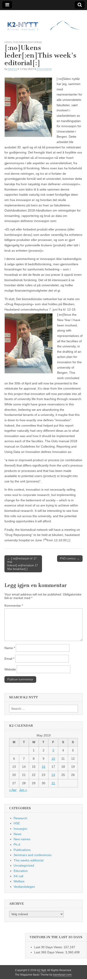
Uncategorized (24, 865)
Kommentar (13, 605)
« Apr (13, 790)
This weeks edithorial (27, 42)
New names (22, 839)
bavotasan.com (62, 974)
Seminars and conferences (33, 855)
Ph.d (17, 844)
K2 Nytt (41, 970)
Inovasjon (20, 828)
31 (53, 783)
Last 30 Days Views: (49, 947)
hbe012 (12, 69)
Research (20, 818)
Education (21, 871)
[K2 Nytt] (43, 21)
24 (53, 775)
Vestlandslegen (24, 886)
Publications (22, 850)
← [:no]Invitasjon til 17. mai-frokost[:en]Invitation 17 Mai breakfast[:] (22, 564)
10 (53, 758)
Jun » (23, 790)
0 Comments (44, 69)
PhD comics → (70, 558)
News (8, 42)
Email (9, 658)
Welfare (19, 881)
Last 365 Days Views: (49, 952)
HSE (17, 823)
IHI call (18, 876)
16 (43, 766)
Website (10, 669)
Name (9, 648)
